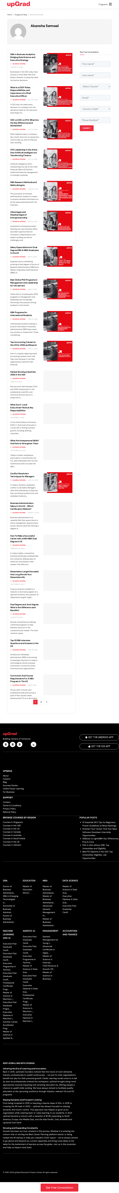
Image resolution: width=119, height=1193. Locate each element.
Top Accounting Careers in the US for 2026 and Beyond (23, 343)
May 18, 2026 (32, 257)
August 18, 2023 (16, 617)
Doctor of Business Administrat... (9, 889)
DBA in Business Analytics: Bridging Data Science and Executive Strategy (22, 57)
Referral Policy (9, 812)
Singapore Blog (21, 15)
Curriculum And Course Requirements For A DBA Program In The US (22, 678)
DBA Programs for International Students (21, 314)
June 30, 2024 (32, 480)
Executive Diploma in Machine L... (8, 1015)
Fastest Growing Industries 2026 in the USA (23, 373)
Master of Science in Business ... (48, 975)
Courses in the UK (11, 841)
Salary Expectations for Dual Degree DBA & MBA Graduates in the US (24, 250)
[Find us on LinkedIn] (5, 744)
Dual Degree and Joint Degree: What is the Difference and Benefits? (24, 607)
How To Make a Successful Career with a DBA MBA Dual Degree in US (23, 538)
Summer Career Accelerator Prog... (10, 1025)
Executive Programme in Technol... (9, 966)
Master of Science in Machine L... (8, 995)
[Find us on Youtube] (26, 744)
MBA (45, 880)
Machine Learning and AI (8, 934)
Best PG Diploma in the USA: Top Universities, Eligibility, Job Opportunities (97, 854)
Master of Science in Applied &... (8, 1034)
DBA (5, 880)
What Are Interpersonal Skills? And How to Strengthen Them (24, 442)
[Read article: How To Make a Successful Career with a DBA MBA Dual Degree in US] (57, 544)
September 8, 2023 (17, 584)
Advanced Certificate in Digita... (49, 949)
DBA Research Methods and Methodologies (23, 183)
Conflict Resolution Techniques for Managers (22, 475)
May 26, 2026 (32, 221)
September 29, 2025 (17, 450)
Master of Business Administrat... (49, 889)
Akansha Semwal (19, 64)
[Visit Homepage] (18, 4)
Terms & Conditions (12, 805)
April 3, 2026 (32, 349)
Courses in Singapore (13, 822)
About (6, 775)
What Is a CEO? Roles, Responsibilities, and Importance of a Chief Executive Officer (20, 91)
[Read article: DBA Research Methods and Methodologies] (57, 191)
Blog (5, 782)
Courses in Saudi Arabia (14, 838)
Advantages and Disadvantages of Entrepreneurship (18, 215)
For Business (9, 792)
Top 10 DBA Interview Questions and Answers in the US (24, 643)
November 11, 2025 (17, 417)
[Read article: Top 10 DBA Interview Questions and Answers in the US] (57, 649)
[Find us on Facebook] (12, 744)
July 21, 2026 (32, 159)
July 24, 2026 (32, 129)
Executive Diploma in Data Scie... (70, 899)
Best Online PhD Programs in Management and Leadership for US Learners (24, 283)
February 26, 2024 (17, 548)
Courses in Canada (12, 832)
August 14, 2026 (16, 67)
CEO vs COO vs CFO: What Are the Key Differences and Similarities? (24, 123)
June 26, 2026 (32, 189)
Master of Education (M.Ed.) (27, 889)
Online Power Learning (13, 788)
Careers (6, 779)
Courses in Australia (12, 835)
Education (29, 880)
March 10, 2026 (16, 382)
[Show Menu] (110, 4)
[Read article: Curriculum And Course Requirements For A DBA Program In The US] (57, 684)
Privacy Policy (9, 808)
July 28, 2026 (32, 100)
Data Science (70, 880)
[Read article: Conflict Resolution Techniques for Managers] (57, 482)
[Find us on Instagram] (19, 744)
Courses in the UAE (12, 825)
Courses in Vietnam (12, 845)
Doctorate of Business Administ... (9, 909)
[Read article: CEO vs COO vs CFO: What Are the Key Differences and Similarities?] (57, 129)
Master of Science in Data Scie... (70, 889)
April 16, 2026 (32, 319)
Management (50, 930)
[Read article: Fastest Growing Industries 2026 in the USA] (57, 381)
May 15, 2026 (32, 289)
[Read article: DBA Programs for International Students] (57, 321)
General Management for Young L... (50, 939)
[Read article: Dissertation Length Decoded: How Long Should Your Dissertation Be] (57, 580)
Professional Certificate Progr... (8, 986)
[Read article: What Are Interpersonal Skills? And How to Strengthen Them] (57, 449)
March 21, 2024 (33, 513)
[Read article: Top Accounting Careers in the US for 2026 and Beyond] (57, 351)
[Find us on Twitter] (33, 744)
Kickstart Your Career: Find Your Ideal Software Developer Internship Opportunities (99, 832)
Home (9, 15)
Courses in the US (11, 828)
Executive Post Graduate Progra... (10, 1005)
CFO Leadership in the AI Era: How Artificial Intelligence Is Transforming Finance (24, 152)
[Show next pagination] (47, 702)
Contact (6, 802)
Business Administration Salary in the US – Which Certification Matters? (22, 506)
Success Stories (10, 785)
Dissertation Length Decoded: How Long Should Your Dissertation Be (24, 574)
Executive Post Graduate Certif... (69, 909)
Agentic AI (29, 930)
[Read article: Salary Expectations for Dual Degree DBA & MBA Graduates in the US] (57, 256)
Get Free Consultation (59, 1187)
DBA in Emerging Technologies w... (10, 899)
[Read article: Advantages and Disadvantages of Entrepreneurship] (57, 221)
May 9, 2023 (31, 685)
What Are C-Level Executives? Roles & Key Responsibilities (21, 407)
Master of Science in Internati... (47, 959)
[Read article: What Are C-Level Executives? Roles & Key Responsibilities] (57, 413)
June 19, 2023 (32, 650)
